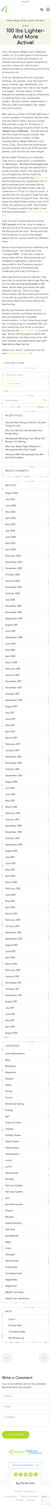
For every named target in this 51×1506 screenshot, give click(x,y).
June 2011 (10, 1014)
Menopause (11, 1173)
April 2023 (10, 549)
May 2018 (10, 650)
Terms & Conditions (30, 1497)
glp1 (7, 1116)
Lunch (8, 1160)
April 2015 (10, 876)
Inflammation (12, 1148)
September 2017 (13, 700)
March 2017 (11, 738)
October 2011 (12, 989)
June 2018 (10, 644)
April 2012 (10, 958)
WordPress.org (16, 1338)
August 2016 (11, 782)
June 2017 (10, 719)
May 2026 (10, 512)
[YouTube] (31, 1474)
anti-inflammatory (15, 1054)
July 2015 (10, 857)
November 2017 (13, 688)
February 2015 (12, 888)
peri (7, 1198)
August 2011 (11, 1001)
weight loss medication (17, 1298)
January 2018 (12, 675)
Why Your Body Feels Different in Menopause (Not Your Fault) (23, 448)
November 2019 (13, 612)
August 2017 (11, 706)
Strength (10, 1254)
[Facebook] (16, 1474)
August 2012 (11, 945)
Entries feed (15, 1325)
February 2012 (12, 970)
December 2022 (13, 562)
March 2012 (11, 964)
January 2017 (12, 750)
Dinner (9, 1091)
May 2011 (9, 1020)
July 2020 (10, 600)
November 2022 (13, 568)
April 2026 (10, 518)
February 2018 (12, 669)
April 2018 (10, 656)
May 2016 (10, 801)
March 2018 (11, 662)
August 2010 (11, 1033)
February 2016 (12, 813)
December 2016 (13, 757)
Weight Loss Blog (14, 1292)
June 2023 (10, 537)
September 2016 (13, 775)
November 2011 (13, 983)
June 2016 (10, 794)
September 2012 (13, 939)
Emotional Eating (14, 1104)
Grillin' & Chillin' (13, 1123)
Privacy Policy (11, 1497)
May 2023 (10, 543)
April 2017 (10, 732)
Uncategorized (13, 1273)
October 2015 (12, 838)
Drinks (8, 1097)
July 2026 (10, 499)
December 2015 (13, 826)
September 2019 (13, 618)
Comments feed (16, 1332)
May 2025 (10, 524)
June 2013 (10, 895)
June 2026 (10, 505)
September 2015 (13, 845)
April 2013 (10, 907)
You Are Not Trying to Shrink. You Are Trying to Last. (25, 424)
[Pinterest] (26, 1474)
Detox (8, 1085)
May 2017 (10, 725)
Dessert (9, 1079)
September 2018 (13, 637)
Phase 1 (9, 1210)
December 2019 (13, 606)
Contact (31, 1500)
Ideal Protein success (19, 353)
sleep (8, 1242)
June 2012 (10, 951)
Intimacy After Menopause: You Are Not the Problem (24, 456)
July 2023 (10, 531)
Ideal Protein (12, 1141)
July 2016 (9, 788)
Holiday (9, 1129)
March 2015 (11, 882)
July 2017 (9, 713)
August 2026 (11, 493)
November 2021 (13, 587)
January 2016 (12, 819)
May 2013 (10, 901)
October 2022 (12, 575)
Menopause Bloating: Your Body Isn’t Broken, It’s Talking (25, 440)
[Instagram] (21, 1474)
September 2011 (13, 995)
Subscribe (14, 384)
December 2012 (13, 932)
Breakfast (10, 1066)
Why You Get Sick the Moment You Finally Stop (23, 432)
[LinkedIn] (36, 1474)
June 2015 (10, 863)
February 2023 (13, 556)
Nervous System (14, 1185)
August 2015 (11, 851)
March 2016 (11, 807)
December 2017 (13, 681)
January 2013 (12, 926)
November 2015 (13, 832)
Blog (16, 21)
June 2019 (10, 631)
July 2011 (9, 1008)
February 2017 (12, 744)
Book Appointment (23, 1465)
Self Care (10, 1229)
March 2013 (11, 914)
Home (9, 21)
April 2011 (10, 1027)
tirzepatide (11, 1267)
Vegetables (11, 1280)
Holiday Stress (13, 1135)
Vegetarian (11, 1286)
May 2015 (10, 870)
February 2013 (12, 920)
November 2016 (13, 763)
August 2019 (11, 625)
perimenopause (13, 1204)
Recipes (9, 1217)
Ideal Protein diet (29, 330)
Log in (11, 1319)
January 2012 (12, 976)
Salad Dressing (13, 1223)
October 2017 (12, 694)
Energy (9, 1110)
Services (20, 1500)
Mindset (9, 1179)
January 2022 (12, 581)
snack (8, 1248)
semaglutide (11, 1236)
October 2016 (12, 769)
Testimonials (11, 1261)
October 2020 (12, 593)
